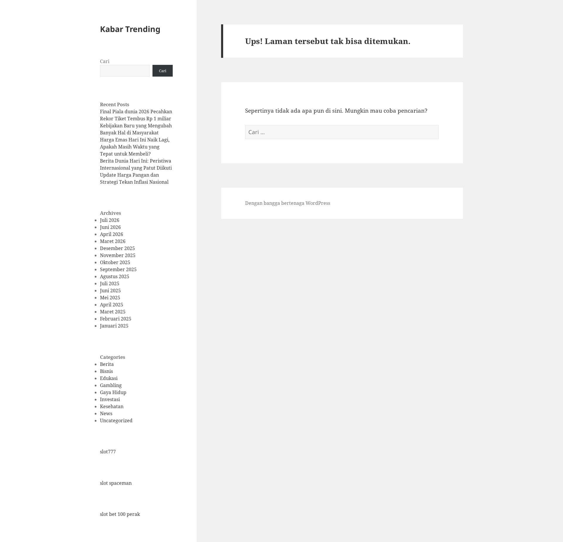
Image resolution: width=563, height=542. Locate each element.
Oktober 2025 (115, 262)
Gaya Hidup (113, 392)
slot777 (108, 451)
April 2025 (111, 304)
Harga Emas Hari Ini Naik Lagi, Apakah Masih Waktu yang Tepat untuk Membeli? (134, 146)
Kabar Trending (130, 28)
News (106, 413)
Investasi (110, 399)
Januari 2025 (114, 326)
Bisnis (106, 371)
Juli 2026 (109, 220)
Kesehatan (111, 406)
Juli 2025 (109, 283)
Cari (104, 61)
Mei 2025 (110, 297)
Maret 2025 (113, 311)
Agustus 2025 (114, 276)
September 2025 (118, 269)
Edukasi (109, 378)
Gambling (111, 385)
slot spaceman (116, 483)
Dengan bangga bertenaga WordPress (287, 203)
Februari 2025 (115, 318)
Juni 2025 (110, 290)
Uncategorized (116, 420)
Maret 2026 (113, 241)
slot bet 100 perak (120, 514)
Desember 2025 (117, 248)
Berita (107, 364)
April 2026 (111, 234)
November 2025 (117, 255)
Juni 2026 (110, 227)
